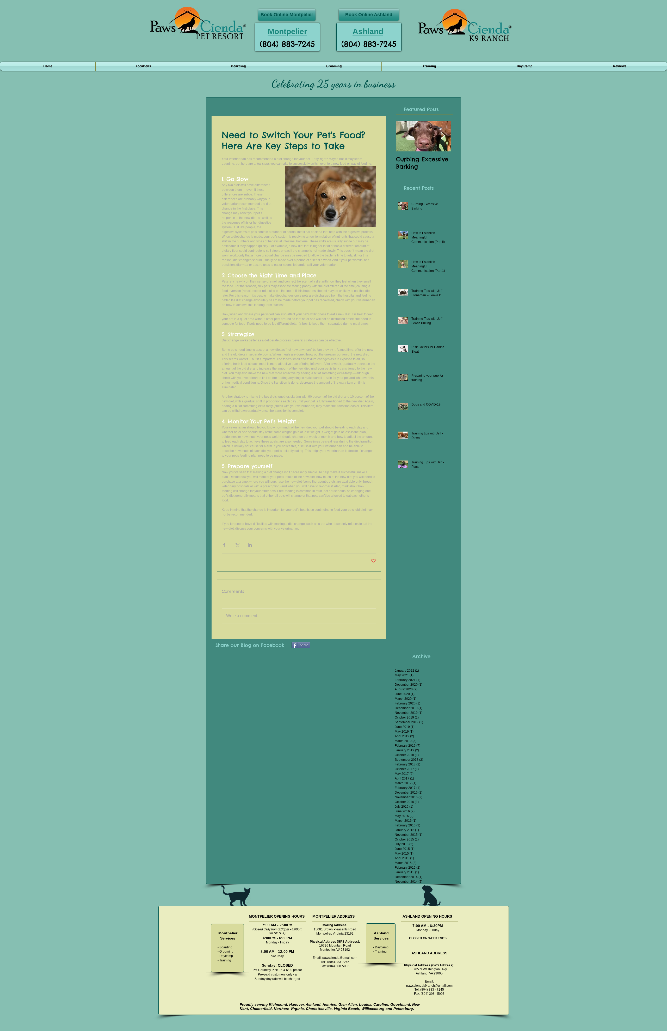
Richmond (278, 1004)
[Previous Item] (404, 136)
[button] (143, 66)
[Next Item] (442, 136)
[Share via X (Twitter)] (236, 544)
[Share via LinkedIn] (249, 544)
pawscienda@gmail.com (339, 958)
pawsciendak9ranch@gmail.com (429, 985)
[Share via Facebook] (224, 544)
